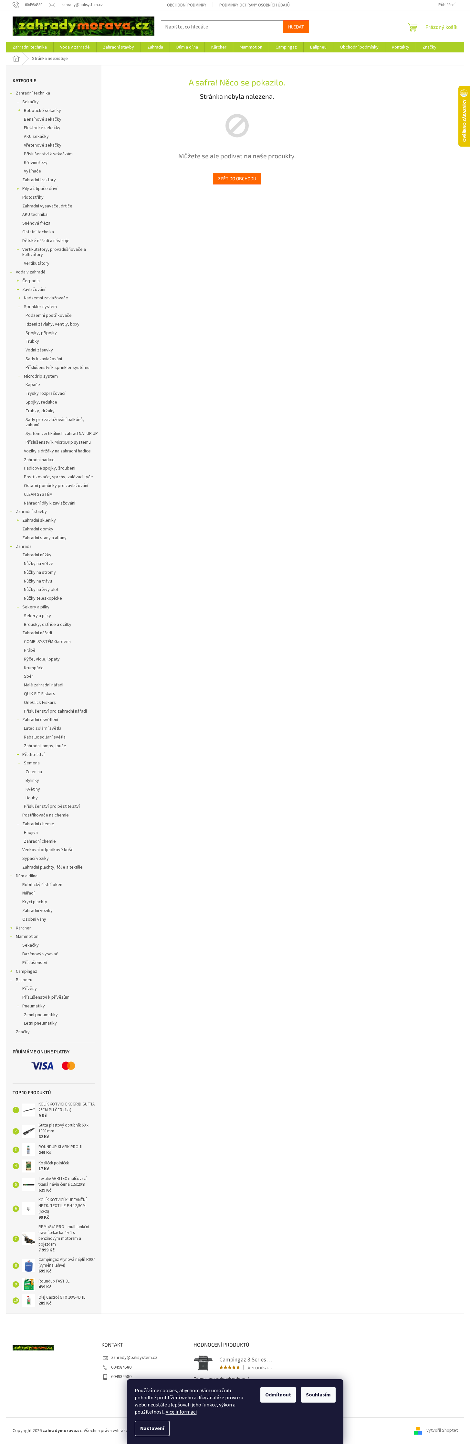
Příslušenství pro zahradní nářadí (55, 711)
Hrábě (30, 650)
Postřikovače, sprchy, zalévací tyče (58, 477)
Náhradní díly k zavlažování (49, 503)
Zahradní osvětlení (40, 719)
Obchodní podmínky (186, 5)
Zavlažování (33, 289)
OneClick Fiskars (40, 702)
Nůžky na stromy (40, 572)
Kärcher (23, 928)
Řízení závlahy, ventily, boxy (52, 324)
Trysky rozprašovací (45, 393)
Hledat (296, 26)
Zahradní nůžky (36, 555)
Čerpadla (31, 281)
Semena (32, 763)
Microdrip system (41, 376)
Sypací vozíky (35, 858)
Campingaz (26, 971)
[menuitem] (29, 47)
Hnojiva (31, 832)
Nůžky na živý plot (41, 589)
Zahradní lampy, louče (45, 746)
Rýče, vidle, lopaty (42, 659)
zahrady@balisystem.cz (134, 1357)
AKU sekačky (36, 136)
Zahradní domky (37, 529)
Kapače (33, 385)
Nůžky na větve (38, 564)
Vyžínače (32, 171)
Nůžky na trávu (38, 581)
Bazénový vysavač (40, 954)
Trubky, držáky (40, 411)
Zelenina (34, 772)
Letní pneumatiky (40, 1023)
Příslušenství (34, 963)
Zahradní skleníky (39, 520)
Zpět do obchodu (237, 178)
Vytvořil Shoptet (442, 1430)
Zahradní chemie (38, 824)
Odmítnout (278, 1394)
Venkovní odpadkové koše (48, 850)
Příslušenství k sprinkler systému (57, 367)
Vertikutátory (36, 263)
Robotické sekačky (42, 110)
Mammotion (27, 936)
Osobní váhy (34, 919)
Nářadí (28, 893)
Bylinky (32, 780)
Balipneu (24, 980)
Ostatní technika (38, 232)
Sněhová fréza (36, 223)
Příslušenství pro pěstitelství (52, 806)
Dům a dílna (26, 876)
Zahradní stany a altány (44, 538)
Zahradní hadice (39, 460)
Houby (32, 798)
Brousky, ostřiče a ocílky (47, 624)
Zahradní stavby (31, 511)
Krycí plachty (34, 902)
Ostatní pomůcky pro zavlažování (56, 486)
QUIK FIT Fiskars (39, 694)
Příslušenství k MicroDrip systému (58, 442)
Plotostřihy (33, 197)
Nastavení (152, 1428)
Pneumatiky (33, 1006)
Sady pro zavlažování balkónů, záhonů (55, 422)
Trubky (32, 341)
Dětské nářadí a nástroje (45, 241)
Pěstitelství (33, 754)
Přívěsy (29, 988)
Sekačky (30, 102)
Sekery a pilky (35, 607)
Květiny (33, 789)
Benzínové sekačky (42, 119)
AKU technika (34, 214)
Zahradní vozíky (37, 910)
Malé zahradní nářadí (43, 685)
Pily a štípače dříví (39, 188)
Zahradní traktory (39, 180)
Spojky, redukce (41, 402)
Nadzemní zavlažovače (46, 298)
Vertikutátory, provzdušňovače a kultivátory (54, 252)
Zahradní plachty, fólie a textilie (52, 867)
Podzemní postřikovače (49, 315)
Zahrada (24, 546)
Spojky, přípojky (41, 333)
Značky (23, 1032)
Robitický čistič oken (42, 885)
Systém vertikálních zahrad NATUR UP (62, 433)
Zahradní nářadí (37, 633)
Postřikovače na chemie (45, 815)
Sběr (28, 676)
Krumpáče (34, 668)
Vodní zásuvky (39, 350)
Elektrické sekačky (42, 128)
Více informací (181, 1412)
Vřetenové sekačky (42, 145)
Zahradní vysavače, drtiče (47, 206)
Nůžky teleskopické (43, 598)
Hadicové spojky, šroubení (49, 468)
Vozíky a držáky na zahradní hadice (57, 451)
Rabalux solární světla (45, 737)
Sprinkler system (40, 307)
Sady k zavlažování (44, 359)
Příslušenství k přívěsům (45, 997)
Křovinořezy (35, 163)
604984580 (121, 1367)
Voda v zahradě (31, 272)
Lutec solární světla (42, 728)
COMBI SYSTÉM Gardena (47, 642)
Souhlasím (318, 1394)
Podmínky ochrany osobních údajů (254, 5)
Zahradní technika (33, 93)
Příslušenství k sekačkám (48, 154)
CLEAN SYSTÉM (38, 494)
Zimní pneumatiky (41, 1015)
